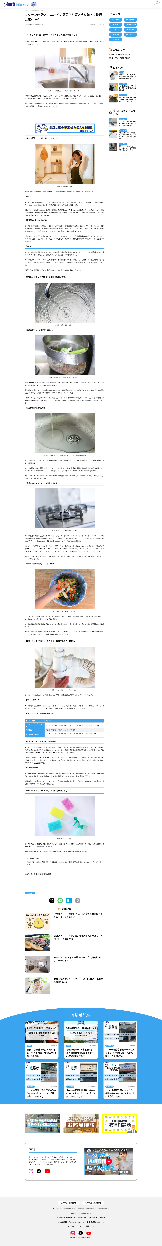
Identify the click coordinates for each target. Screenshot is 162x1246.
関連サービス (90, 1226)
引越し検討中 (116, 19)
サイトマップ (57, 1208)
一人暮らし (129, 55)
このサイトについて (70, 1208)
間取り (128, 58)
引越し (116, 29)
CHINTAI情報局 (34, 10)
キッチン (27, 27)
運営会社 (81, 1208)
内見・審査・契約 (130, 24)
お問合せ (73, 1213)
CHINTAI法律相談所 (117, 55)
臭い (31, 27)
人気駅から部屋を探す (68, 1203)
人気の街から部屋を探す (93, 1203)
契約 (116, 58)
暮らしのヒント (41, 10)
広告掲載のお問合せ (85, 1213)
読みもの (116, 39)
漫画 (122, 58)
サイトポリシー (91, 1208)
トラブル (116, 34)
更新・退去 (130, 29)
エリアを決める (131, 19)
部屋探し (116, 24)
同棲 (111, 58)
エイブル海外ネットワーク (76, 1226)
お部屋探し (27, 10)
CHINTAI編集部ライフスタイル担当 (34, 24)
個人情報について (103, 1208)
